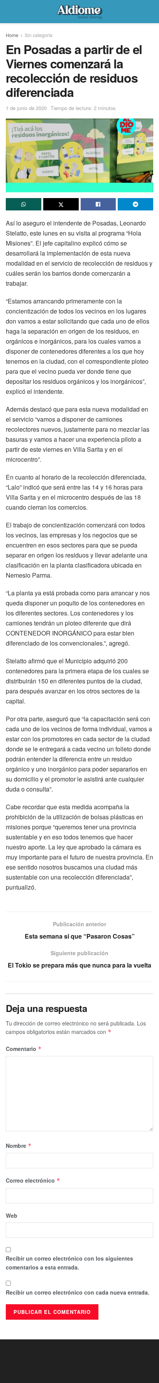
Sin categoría (38, 35)
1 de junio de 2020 (26, 108)
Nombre (19, 1145)
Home (12, 35)
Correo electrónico (33, 1180)
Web (11, 1215)
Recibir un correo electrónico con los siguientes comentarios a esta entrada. (69, 1262)
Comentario (24, 1049)
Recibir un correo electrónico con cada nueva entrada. (77, 1292)
